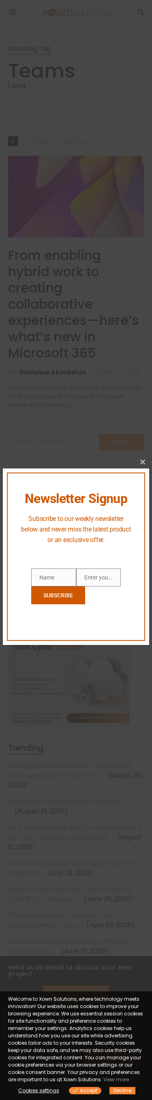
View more (116, 1079)
